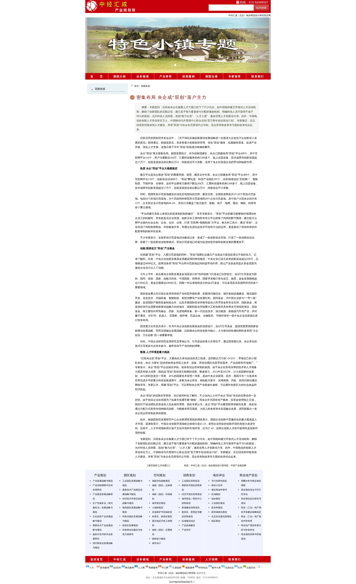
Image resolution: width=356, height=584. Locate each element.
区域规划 (215, 494)
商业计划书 (216, 485)
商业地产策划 (248, 475)
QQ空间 (117, 566)
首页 (136, 85)
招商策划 (189, 475)
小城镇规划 (157, 507)
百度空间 (250, 566)
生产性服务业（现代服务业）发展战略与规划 (103, 507)
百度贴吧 (176, 566)
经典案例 (188, 76)
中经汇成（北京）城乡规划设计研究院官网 (249, 15)
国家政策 (100, 89)
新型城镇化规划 (219, 511)
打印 (240, 566)
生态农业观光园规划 (221, 516)
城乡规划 (215, 498)
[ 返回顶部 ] (152, 465)
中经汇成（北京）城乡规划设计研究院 (177, 572)
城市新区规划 (158, 502)
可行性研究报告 (219, 480)
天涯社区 (229, 566)
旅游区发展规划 (130, 525)
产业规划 (100, 475)
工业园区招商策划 (191, 480)
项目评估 (219, 475)
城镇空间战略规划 (161, 480)
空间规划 (159, 475)
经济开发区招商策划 (192, 494)
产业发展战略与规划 (103, 480)
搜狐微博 (189, 566)
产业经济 (186, 529)
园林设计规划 (158, 538)
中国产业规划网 (238, 465)
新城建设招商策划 (191, 507)
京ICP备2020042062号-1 (182, 581)
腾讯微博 (129, 566)
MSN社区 (203, 566)
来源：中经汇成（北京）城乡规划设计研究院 (206, 465)
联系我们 (257, 76)
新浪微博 (104, 566)
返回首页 (96, 559)
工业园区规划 (218, 502)
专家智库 (234, 76)
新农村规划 (216, 507)
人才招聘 (211, 559)
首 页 (96, 76)
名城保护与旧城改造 (162, 511)
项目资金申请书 (219, 489)
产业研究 (165, 76)
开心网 (165, 566)
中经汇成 (119, 559)
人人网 (141, 566)
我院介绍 (119, 76)
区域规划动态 (188, 520)
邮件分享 (216, 566)
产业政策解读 (188, 525)
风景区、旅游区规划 (162, 516)
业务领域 (142, 76)
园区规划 (130, 475)
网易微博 (153, 566)
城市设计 (156, 542)
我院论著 (211, 76)
